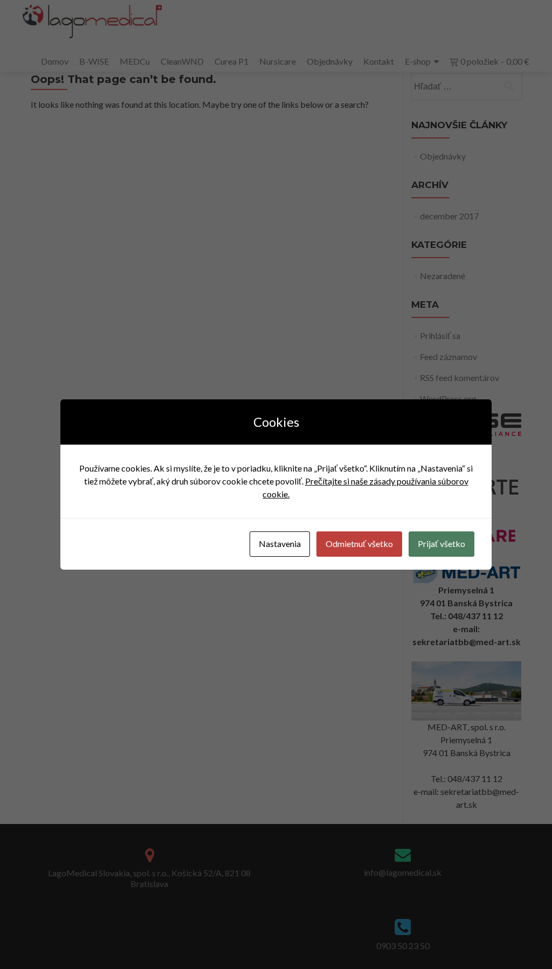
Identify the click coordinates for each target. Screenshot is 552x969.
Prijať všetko (441, 543)
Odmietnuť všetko (359, 543)
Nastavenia (280, 543)
